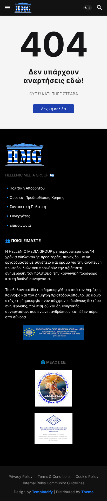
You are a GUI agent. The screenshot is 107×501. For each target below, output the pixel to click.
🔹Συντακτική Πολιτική (25, 206)
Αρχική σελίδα (53, 108)
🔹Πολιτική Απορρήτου (25, 188)
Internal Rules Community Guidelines (53, 483)
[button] (7, 7)
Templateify (42, 492)
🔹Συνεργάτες (17, 216)
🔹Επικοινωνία (18, 225)
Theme (87, 492)
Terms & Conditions (54, 476)
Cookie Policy (87, 476)
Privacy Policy (20, 476)
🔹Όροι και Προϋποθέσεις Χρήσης (34, 197)
